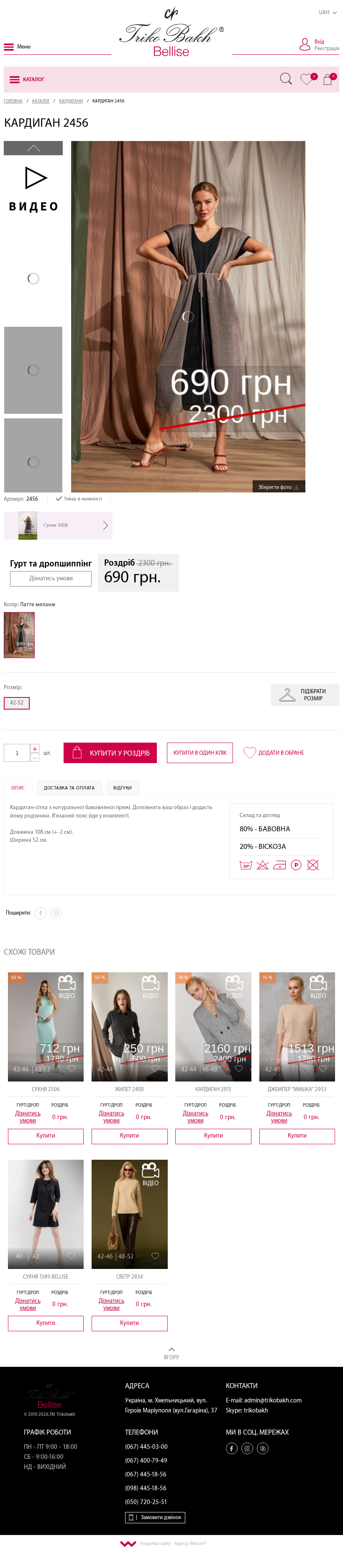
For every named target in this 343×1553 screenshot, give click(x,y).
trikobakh (256, 1410)
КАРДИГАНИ (71, 101)
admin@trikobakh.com (273, 1400)
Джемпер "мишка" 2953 (297, 1089)
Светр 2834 (129, 1277)
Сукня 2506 (46, 1089)
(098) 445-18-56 (145, 1488)
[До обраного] (71, 1069)
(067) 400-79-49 (146, 1461)
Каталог (41, 101)
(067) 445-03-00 (146, 1447)
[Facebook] (40, 913)
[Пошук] (286, 79)
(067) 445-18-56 (145, 1474)
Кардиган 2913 (213, 1089)
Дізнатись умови (51, 578)
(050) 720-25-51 (146, 1502)
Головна (13, 101)
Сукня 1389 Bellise (45, 1277)
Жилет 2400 (129, 1089)
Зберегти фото (275, 487)
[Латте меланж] (21, 635)
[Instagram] (56, 913)
